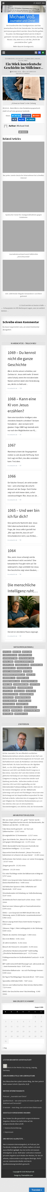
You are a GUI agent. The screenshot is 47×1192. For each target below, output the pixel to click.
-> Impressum (8, 1132)
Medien (37, 59)
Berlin (27, 652)
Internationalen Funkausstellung (14, 787)
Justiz (34, 684)
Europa (8, 665)
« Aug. (5, 1048)
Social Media (9, 701)
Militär (30, 691)
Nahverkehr (26, 694)
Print (26, 60)
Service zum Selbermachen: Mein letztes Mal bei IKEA (22, 985)
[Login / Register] (42, 52)
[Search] (35, 52)
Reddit (37, 116)
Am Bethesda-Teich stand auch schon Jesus (19, 899)
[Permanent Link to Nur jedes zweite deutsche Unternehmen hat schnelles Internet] (23, 157)
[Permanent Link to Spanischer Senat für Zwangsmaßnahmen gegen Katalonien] (23, 196)
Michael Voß (16, 72)
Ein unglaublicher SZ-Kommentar (15, 835)
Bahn (16, 652)
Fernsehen (11, 59)
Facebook (27, 116)
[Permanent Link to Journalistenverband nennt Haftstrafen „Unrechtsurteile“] (23, 236)
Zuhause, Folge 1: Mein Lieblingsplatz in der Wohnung (22, 928)
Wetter (8, 714)
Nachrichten (10, 694)
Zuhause (6, 869)
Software (25, 701)
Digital (8, 662)
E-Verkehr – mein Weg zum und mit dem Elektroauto (22, 1107)
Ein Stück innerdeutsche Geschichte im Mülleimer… (23, 66)
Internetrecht (29, 681)
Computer (25, 655)
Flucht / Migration (12, 671)
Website (24, 132)
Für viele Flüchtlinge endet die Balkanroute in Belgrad (22, 873)
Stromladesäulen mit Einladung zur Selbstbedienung (22, 893)
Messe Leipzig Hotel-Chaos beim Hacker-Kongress (21, 922)
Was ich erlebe (31, 710)
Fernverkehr (24, 668)
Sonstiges (8, 704)
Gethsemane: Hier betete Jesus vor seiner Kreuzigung (23, 859)
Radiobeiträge (22, 697)
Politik (20, 60)
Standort (22, 704)
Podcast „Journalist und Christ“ (15, 1096)
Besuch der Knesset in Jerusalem (15, 947)
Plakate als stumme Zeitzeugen (14, 935)
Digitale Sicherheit (24, 662)
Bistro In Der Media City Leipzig (18, 1067)
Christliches (10, 655)
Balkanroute (31, 790)
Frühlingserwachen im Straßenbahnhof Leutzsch (21, 957)
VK (15, 119)
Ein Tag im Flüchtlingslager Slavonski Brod (18, 977)
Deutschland (26, 658)
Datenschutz (10, 658)
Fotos (28, 671)
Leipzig (7, 691)
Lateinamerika (25, 688)
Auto (7, 652)
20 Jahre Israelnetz (10, 943)
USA (6, 710)
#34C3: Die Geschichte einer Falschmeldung (19, 991)
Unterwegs (30, 707)
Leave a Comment (24, 73)
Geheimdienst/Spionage (14, 675)
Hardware (9, 678)
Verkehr (17, 710)
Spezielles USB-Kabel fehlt (13, 981)
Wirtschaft (21, 714)
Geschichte (19, 59)
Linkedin (31, 119)
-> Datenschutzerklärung (12, 1128)
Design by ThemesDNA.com (23, 1175)
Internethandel (11, 681)
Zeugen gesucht (9, 865)
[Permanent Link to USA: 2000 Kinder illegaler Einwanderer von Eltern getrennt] (23, 275)
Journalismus (29, 59)
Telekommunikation (12, 707)
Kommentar (9, 688)
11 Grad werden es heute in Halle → (32, 305)
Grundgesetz (28, 46)
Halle (31, 675)
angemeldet (14, 327)
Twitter (17, 116)
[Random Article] (39, 52)
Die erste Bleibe (9, 939)
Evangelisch (22, 665)
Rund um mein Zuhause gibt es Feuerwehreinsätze (21, 906)
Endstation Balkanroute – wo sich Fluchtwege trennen (23, 970)
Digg (22, 119)
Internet (22, 678)
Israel (7, 684)
